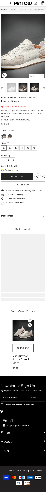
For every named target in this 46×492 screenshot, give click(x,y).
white (14, 368)
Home (4, 9)
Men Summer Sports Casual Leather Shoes (21, 357)
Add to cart (17, 176)
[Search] (10, 3)
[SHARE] (43, 177)
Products (14, 9)
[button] (37, 76)
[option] (23, 46)
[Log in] (35, 3)
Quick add (23, 348)
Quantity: (6, 155)
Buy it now (23, 184)
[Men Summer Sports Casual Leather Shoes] (23, 330)
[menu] (2, 3)
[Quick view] (30, 325)
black (17, 368)
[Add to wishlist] (30, 320)
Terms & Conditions (25, 404)
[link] (37, 176)
